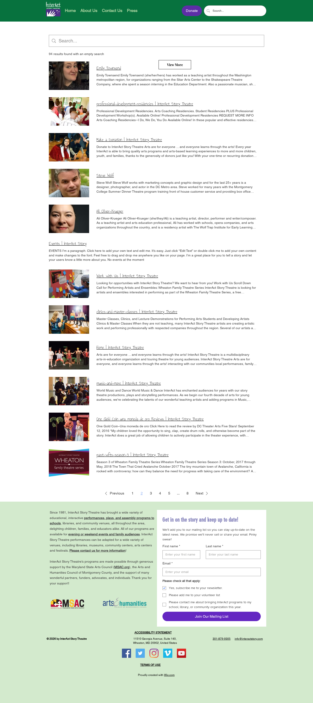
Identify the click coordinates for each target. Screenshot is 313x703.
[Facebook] (126, 653)
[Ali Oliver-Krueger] (69, 219)
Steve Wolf (105, 175)
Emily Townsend (108, 68)
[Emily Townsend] (69, 75)
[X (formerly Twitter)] (140, 653)
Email (167, 563)
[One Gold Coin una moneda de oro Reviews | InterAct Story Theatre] (69, 427)
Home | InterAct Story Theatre (120, 347)
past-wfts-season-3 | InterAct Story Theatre (132, 455)
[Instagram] (154, 653)
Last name (214, 546)
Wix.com (169, 675)
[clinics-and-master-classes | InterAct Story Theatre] (69, 319)
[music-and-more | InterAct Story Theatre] (69, 391)
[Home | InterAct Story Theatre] (69, 355)
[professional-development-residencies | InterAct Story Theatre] (69, 111)
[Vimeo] (167, 653)
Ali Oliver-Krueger (109, 211)
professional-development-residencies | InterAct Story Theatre (144, 104)
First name (171, 546)
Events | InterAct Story (68, 243)
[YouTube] (181, 653)
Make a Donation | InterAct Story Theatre (129, 139)
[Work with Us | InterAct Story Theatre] (69, 284)
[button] (113, 493)
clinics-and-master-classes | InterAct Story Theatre (136, 311)
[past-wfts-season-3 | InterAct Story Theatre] (69, 462)
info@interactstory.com (249, 638)
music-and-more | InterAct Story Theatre (128, 383)
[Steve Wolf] (69, 183)
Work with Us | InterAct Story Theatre (127, 276)
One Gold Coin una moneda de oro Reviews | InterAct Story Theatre (150, 419)
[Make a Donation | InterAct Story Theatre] (69, 147)
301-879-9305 (222, 638)
